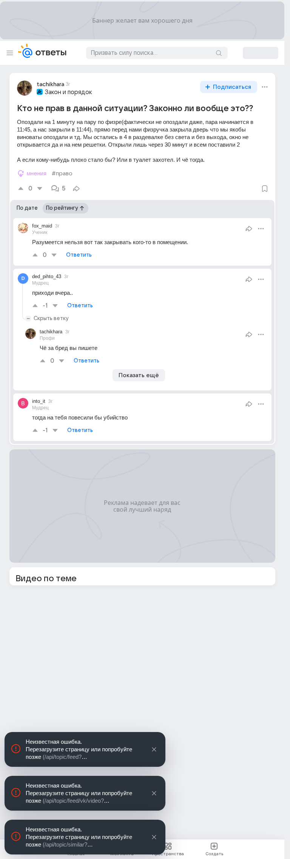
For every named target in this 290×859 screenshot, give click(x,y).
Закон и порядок (68, 92)
